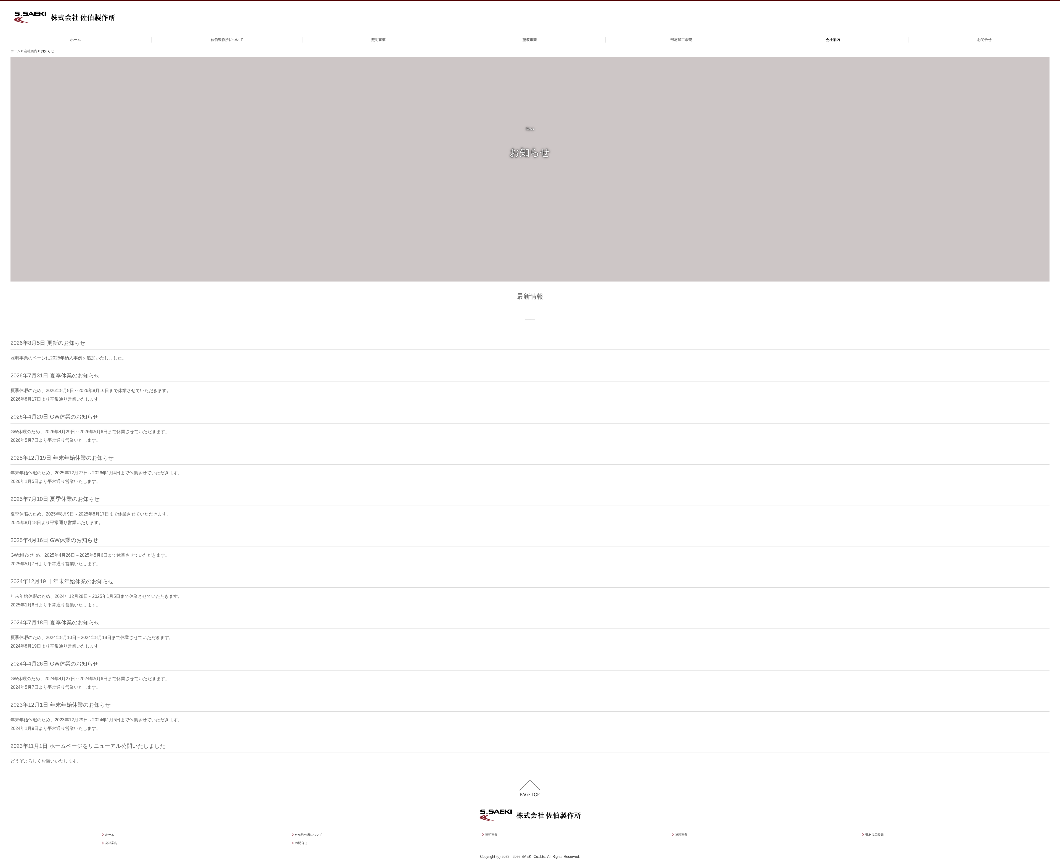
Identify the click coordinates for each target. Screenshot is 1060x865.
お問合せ (984, 40)
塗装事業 (530, 40)
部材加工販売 (681, 40)
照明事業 (378, 40)
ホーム (75, 40)
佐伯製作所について (227, 40)
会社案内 (833, 40)
